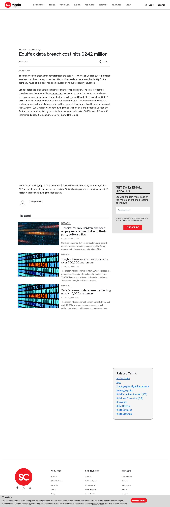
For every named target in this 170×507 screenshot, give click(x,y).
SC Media (54, 477)
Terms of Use (126, 220)
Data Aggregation (124, 390)
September (56, 93)
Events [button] (77, 5)
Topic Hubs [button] (64, 5)
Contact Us (54, 485)
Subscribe (133, 227)
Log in (151, 5)
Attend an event (90, 485)
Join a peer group (90, 489)
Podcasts (125, 494)
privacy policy (98, 504)
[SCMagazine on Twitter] (23, 487)
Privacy (53, 494)
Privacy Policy (137, 220)
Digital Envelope (124, 410)
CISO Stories (39, 5)
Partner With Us (90, 494)
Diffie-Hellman (123, 406)
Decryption (121, 402)
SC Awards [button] (116, 5)
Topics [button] (52, 5)
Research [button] (103, 5)
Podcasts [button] (89, 5)
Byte (118, 382)
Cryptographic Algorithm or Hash (132, 386)
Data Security (33, 49)
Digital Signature (124, 414)
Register (161, 5)
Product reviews (127, 477)
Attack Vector (123, 378)
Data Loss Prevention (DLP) (129, 398)
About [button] (129, 5)
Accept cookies (138, 500)
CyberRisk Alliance (56, 481)
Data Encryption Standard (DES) (131, 394)
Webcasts (125, 489)
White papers (126, 485)
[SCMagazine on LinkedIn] (29, 487)
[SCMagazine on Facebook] (17, 487)
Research (125, 481)
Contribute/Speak (90, 481)
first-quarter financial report (68, 89)
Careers (53, 489)
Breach (22, 49)
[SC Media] (13, 4)
